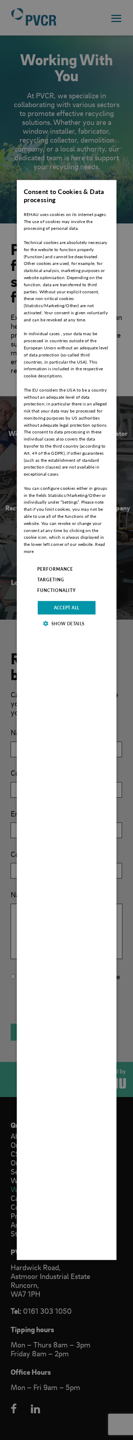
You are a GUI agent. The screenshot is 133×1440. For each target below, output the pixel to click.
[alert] (66, 720)
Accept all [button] (66, 607)
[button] (66, 623)
